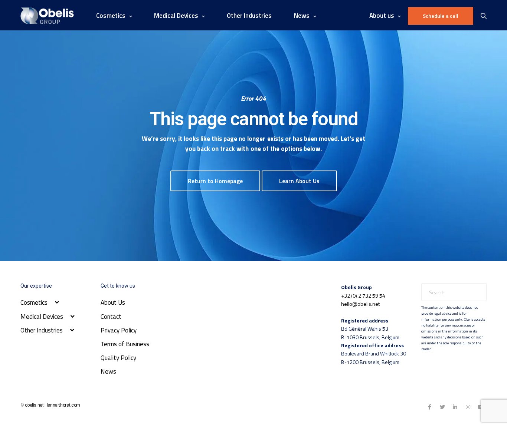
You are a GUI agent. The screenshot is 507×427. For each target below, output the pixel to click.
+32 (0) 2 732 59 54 (363, 295)
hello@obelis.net (360, 304)
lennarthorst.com (63, 405)
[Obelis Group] (47, 15)
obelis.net (34, 405)
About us (381, 15)
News (108, 371)
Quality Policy (118, 358)
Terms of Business (125, 344)
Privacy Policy (119, 330)
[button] (215, 181)
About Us (113, 302)
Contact (111, 316)
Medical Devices (176, 15)
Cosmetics (110, 15)
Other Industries (249, 15)
